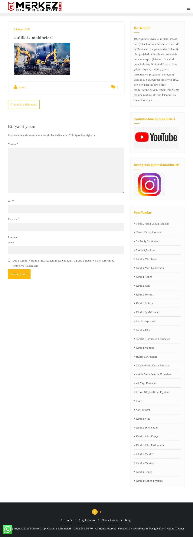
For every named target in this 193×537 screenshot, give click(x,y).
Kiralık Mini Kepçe (147, 436)
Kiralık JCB (143, 330)
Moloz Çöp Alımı (146, 250)
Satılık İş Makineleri (25, 104)
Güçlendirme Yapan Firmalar (153, 365)
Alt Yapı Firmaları (146, 383)
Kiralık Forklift (144, 294)
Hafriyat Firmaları (146, 356)
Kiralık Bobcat (144, 303)
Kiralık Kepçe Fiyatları (149, 480)
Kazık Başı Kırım (146, 321)
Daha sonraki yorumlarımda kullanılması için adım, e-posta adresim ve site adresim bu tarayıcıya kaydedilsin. (63, 263)
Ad (11, 201)
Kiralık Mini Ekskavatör (150, 267)
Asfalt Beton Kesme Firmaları (153, 374)
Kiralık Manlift (144, 454)
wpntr (21, 87)
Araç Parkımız (86, 520)
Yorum (13, 143)
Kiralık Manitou (145, 347)
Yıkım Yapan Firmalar (149, 232)
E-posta (13, 219)
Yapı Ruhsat (143, 409)
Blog (128, 520)
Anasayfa (66, 520)
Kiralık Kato (143, 285)
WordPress (139, 528)
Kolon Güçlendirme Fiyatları (153, 392)
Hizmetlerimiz (110, 520)
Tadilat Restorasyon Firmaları (153, 338)
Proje (139, 400)
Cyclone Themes (174, 528)
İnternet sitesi (12, 240)
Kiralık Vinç (143, 418)
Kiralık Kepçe (144, 276)
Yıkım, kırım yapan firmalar (152, 223)
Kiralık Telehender (147, 427)
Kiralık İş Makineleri (148, 312)
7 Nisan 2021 (22, 29)
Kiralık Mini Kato (146, 259)
